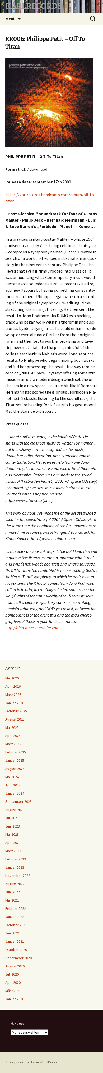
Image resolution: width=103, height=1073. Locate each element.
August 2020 (15, 966)
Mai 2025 (12, 727)
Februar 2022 (15, 908)
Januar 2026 (14, 702)
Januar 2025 (14, 760)
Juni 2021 (12, 933)
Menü (10, 18)
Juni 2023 (12, 826)
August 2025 (15, 719)
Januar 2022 (14, 916)
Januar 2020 (14, 999)
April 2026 (13, 686)
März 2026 (13, 694)
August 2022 (15, 883)
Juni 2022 (12, 892)
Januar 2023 (14, 867)
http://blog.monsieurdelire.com (32, 627)
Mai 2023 (12, 834)
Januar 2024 (14, 793)
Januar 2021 (14, 941)
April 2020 (13, 982)
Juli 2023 (12, 818)
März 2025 (13, 744)
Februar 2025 (15, 752)
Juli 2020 (12, 974)
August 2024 (15, 768)
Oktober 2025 (16, 711)
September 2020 (18, 957)
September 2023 (18, 801)
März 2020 (13, 990)
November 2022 (17, 875)
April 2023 (13, 842)
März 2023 (13, 850)
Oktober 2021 (16, 925)
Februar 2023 (15, 859)
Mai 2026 (12, 678)
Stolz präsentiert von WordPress (31, 1062)
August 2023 (15, 809)
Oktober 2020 (16, 949)
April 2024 (13, 785)
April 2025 (13, 735)
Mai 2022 (12, 900)
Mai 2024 (12, 776)
